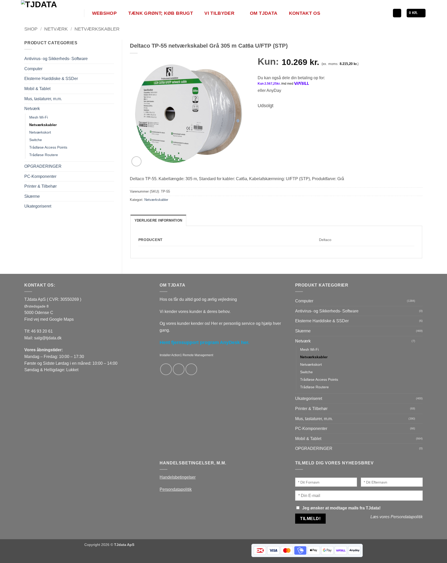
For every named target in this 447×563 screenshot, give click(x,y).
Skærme (32, 196)
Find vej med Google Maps (49, 319)
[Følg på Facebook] (166, 369)
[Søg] (397, 13)
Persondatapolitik (176, 489)
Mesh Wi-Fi (38, 117)
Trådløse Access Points (48, 147)
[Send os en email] (178, 369)
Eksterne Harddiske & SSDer (51, 78)
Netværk (56, 29)
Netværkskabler (97, 29)
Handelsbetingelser (178, 477)
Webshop (104, 13)
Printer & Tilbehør (40, 186)
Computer (33, 69)
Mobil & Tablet (37, 88)
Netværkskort (40, 132)
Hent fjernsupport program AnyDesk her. (204, 342)
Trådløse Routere (43, 155)
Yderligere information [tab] (158, 220)
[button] (416, 13)
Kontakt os (305, 13)
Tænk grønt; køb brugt (160, 13)
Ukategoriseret (37, 206)
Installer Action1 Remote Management (186, 355)
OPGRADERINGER (43, 166)
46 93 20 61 (42, 331)
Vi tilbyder (219, 13)
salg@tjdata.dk (48, 338)
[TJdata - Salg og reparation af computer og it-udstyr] (52, 13)
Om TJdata (263, 13)
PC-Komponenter (40, 176)
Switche (35, 140)
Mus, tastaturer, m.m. (43, 99)
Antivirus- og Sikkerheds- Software (56, 58)
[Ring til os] (191, 369)
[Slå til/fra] (111, 68)
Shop (31, 29)
